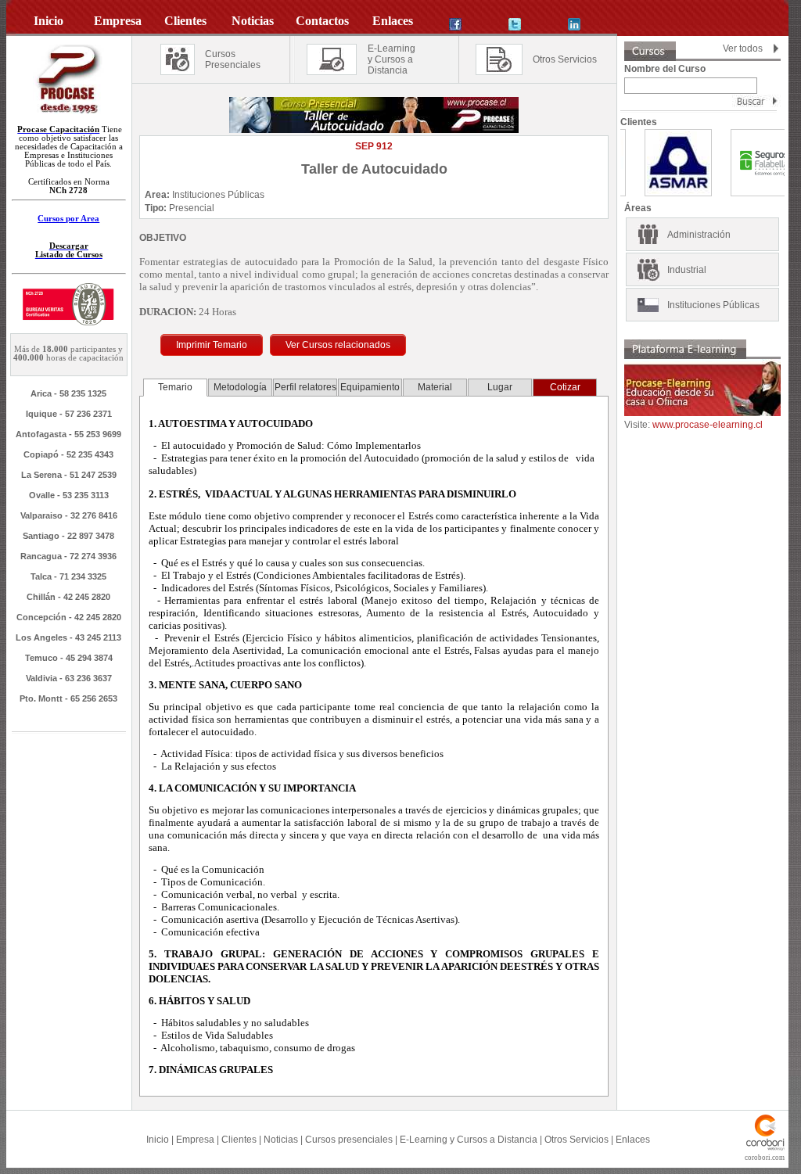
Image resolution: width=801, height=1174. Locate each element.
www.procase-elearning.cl (707, 424)
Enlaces (633, 1139)
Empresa (195, 1139)
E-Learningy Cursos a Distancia (391, 59)
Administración (699, 234)
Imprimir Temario (211, 344)
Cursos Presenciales (232, 59)
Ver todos (743, 48)
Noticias (281, 1139)
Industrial (686, 269)
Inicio (157, 1139)
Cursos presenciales (349, 1139)
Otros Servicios (565, 59)
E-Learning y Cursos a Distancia (468, 1139)
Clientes (239, 1139)
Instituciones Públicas (713, 305)
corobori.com (765, 1157)
